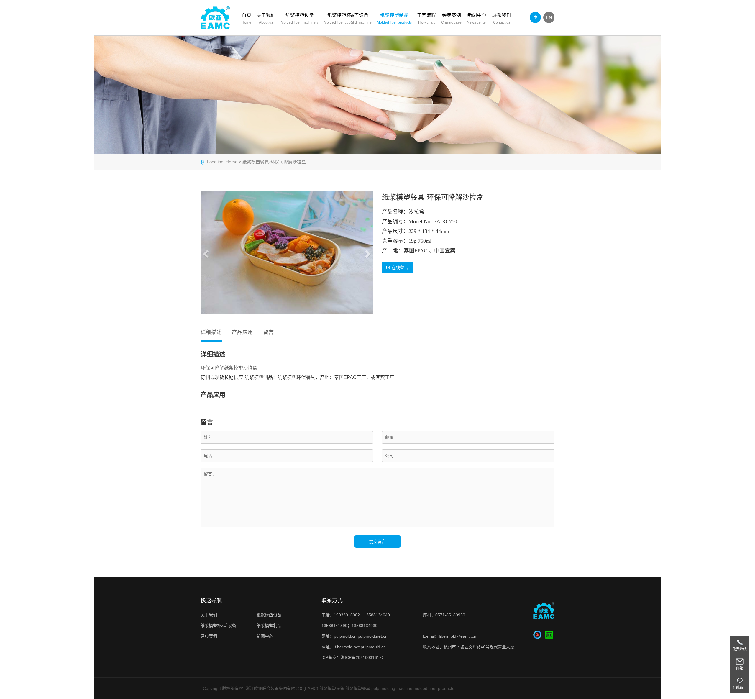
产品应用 (242, 332)
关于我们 (266, 18)
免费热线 (740, 649)
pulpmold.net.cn (373, 636)
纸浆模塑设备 (300, 18)
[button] (205, 252)
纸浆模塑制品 (394, 18)
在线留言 (399, 267)
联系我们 (501, 18)
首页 (246, 18)
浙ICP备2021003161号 (362, 657)
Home (231, 161)
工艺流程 (426, 18)
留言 (268, 332)
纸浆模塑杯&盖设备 (348, 18)
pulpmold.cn (345, 636)
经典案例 (451, 18)
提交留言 (377, 541)
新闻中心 (477, 18)
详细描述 (211, 332)
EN (549, 17)
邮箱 (739, 668)
